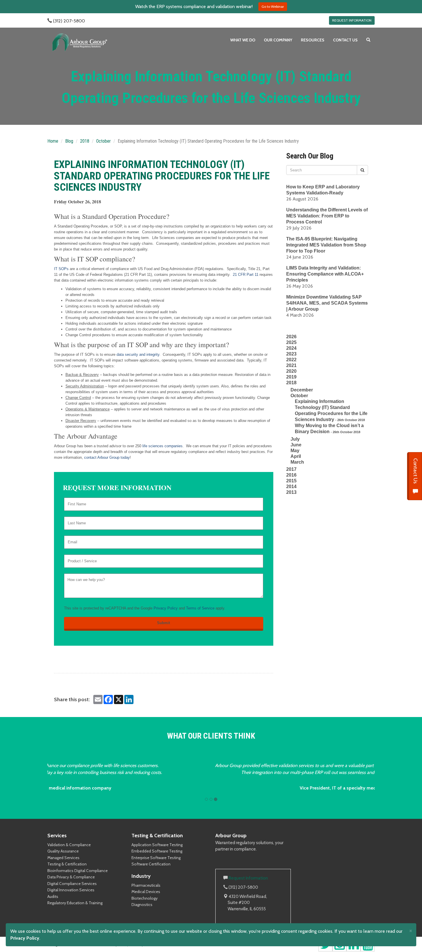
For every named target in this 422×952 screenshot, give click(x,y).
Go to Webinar (273, 6)
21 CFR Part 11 (245, 274)
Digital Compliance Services (72, 883)
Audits (52, 896)
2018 (84, 141)
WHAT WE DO (242, 40)
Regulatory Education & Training (74, 902)
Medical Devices (145, 891)
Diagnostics (141, 904)
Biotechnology (144, 898)
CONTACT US (345, 40)
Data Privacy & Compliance (71, 877)
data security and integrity (138, 354)
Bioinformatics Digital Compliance (77, 870)
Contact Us (415, 471)
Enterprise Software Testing (156, 857)
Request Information (248, 878)
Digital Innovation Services (70, 889)
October (103, 141)
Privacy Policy (166, 608)
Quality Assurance (63, 851)
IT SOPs (61, 269)
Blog (69, 141)
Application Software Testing (157, 844)
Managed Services (63, 857)
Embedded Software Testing (156, 851)
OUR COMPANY (278, 40)
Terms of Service (200, 608)
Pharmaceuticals (145, 885)
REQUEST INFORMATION (351, 20)
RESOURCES (312, 40)
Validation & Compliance (69, 844)
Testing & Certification (67, 864)
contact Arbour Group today (107, 457)
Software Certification (151, 864)
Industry (141, 876)
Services (57, 835)
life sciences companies (162, 446)
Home (52, 141)
